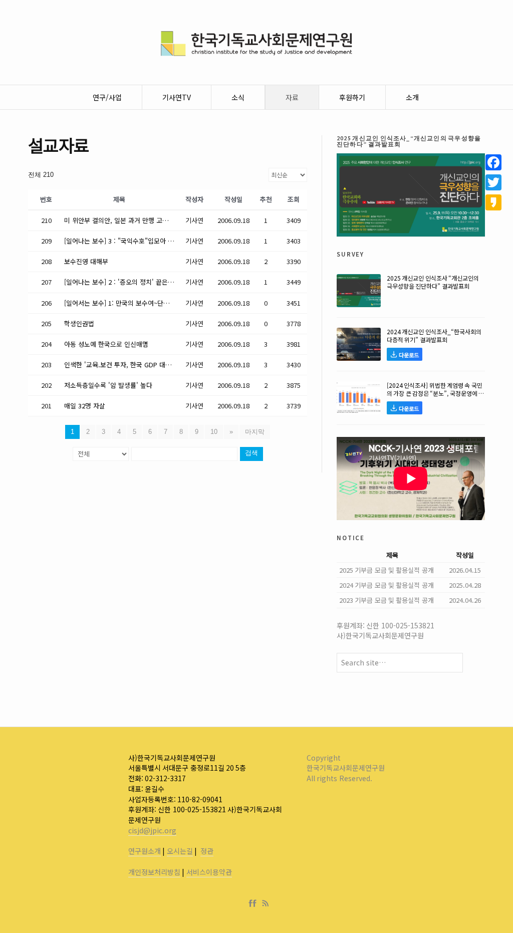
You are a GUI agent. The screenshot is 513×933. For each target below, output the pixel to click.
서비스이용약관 (209, 872)
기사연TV (176, 97)
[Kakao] (493, 202)
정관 (206, 851)
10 (213, 431)
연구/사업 (107, 97)
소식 (237, 97)
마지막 (255, 431)
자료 (292, 97)
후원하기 (352, 97)
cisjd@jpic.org (152, 830)
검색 (251, 453)
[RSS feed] (265, 903)
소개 (412, 97)
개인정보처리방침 (154, 872)
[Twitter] (493, 182)
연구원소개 (144, 851)
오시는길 (180, 851)
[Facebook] (254, 903)
